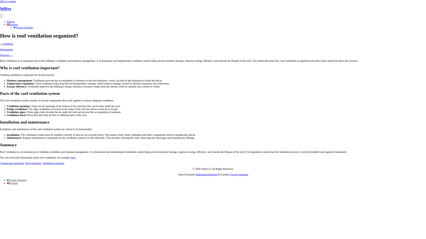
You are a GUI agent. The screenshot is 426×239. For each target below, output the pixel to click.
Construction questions (12, 163)
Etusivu (11, 21)
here (73, 157)
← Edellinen (6, 43)
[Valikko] (1, 16)
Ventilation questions (53, 163)
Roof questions (33, 163)
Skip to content (8, 1)
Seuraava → (6, 55)
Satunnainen (6, 49)
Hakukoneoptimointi (206, 174)
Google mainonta (239, 174)
